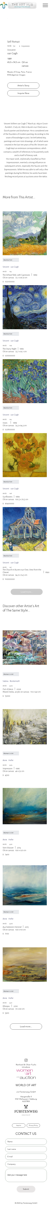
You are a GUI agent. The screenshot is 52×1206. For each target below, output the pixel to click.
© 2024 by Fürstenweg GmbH (26, 1203)
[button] (45, 5)
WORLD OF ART (26, 1085)
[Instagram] (26, 1060)
